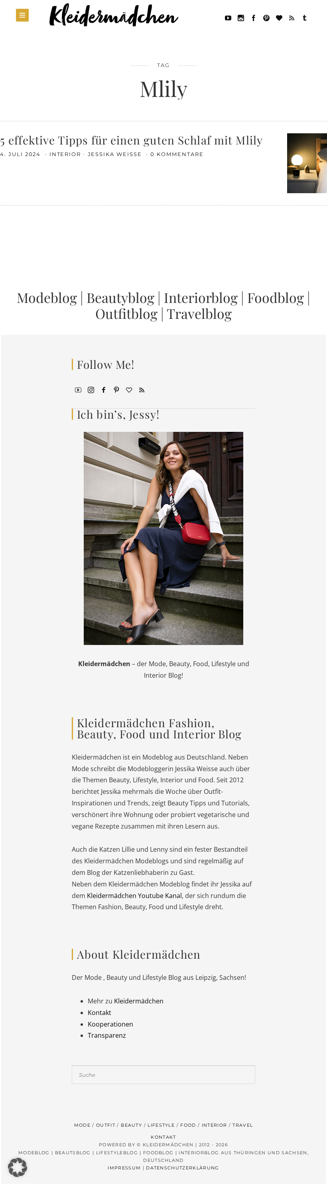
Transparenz (107, 1035)
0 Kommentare (176, 154)
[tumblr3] (304, 17)
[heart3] (129, 389)
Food (188, 1125)
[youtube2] (78, 389)
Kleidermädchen (139, 1001)
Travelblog (199, 313)
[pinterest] (266, 17)
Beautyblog (120, 297)
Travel (242, 1125)
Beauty (131, 1125)
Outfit (105, 1125)
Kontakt (99, 1012)
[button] (17, 1167)
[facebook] (253, 17)
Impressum (124, 1168)
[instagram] (91, 389)
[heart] (279, 17)
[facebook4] (103, 389)
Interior (65, 154)
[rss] (292, 17)
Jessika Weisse (116, 154)
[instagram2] (240, 17)
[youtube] (228, 17)
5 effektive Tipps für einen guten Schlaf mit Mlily (131, 140)
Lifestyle (161, 1125)
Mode (82, 1125)
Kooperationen (110, 1024)
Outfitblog (126, 313)
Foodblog (275, 297)
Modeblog (47, 297)
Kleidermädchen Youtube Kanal (134, 895)
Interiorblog (201, 297)
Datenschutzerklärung (182, 1168)
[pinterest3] (116, 389)
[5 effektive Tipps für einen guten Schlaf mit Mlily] (307, 162)
